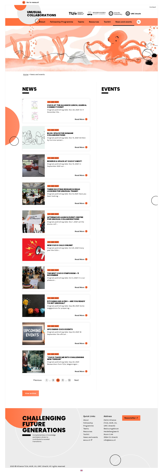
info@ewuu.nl (110, 440)
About (42, 22)
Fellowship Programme (61, 22)
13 (69, 380)
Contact (153, 7)
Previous (37, 380)
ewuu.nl (86, 440)
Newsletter (130, 418)
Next (76, 380)
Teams (81, 22)
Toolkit (107, 22)
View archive (30, 393)
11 (62, 380)
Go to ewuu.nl (32, 2)
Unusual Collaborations (41, 14)
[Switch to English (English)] (81, 470)
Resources (94, 22)
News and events (123, 22)
